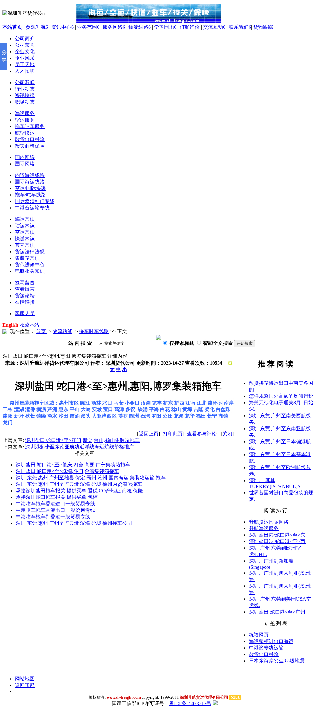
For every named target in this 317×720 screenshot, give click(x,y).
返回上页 (148, 433)
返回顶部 (25, 685)
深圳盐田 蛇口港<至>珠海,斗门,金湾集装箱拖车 (67, 471)
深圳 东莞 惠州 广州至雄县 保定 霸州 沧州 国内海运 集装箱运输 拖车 (91, 477)
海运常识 (25, 219)
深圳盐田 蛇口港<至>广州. (277, 612)
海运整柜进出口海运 (271, 641)
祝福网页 (259, 634)
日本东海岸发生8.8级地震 (277, 660)
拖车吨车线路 (94, 331)
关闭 (227, 433)
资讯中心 (62, 27)
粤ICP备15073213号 (190, 703)
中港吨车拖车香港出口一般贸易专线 (55, 510)
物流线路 (139, 27)
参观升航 (37, 27)
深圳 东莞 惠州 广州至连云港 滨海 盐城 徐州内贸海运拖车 (79, 484)
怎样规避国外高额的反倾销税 (281, 396)
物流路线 (62, 331)
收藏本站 (29, 325)
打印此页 (173, 433)
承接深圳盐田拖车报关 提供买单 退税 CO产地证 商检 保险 (79, 490)
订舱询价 (190, 27)
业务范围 (88, 27)
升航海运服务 (264, 528)
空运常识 (25, 232)
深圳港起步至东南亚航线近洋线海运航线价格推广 (79, 446)
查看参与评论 (202, 433)
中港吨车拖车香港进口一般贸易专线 (55, 503)
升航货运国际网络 (269, 522)
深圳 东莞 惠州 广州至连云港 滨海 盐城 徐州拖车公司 (74, 523)
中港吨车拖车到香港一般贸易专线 (53, 516)
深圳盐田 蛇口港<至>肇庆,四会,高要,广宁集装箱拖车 (73, 464)
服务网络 (114, 27)
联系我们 (240, 27)
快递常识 (25, 238)
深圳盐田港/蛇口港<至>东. (277, 535)
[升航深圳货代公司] (148, 11)
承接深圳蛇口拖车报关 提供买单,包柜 (57, 497)
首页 (41, 331)
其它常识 (25, 245)
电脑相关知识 (30, 271)
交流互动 (214, 27)
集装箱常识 (27, 258)
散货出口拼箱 (264, 654)
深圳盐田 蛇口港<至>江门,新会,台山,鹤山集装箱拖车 (82, 440)
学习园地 (165, 27)
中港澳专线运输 (266, 647)
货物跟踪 (263, 27)
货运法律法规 (30, 251)
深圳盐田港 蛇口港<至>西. (277, 541)
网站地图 (25, 678)
